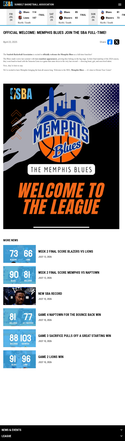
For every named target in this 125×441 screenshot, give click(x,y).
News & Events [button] (11, 430)
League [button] (6, 436)
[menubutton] (120, 4)
